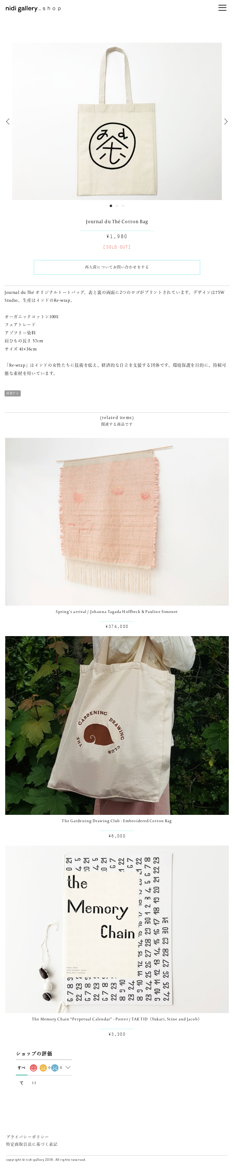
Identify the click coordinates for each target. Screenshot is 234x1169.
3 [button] (123, 206)
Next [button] (225, 121)
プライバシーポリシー (27, 1136)
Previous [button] (9, 121)
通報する (12, 393)
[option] (117, 121)
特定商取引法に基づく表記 (32, 1144)
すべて (22, 1070)
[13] (33, 1067)
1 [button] (111, 206)
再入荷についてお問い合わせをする (117, 267)
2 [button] (117, 206)
